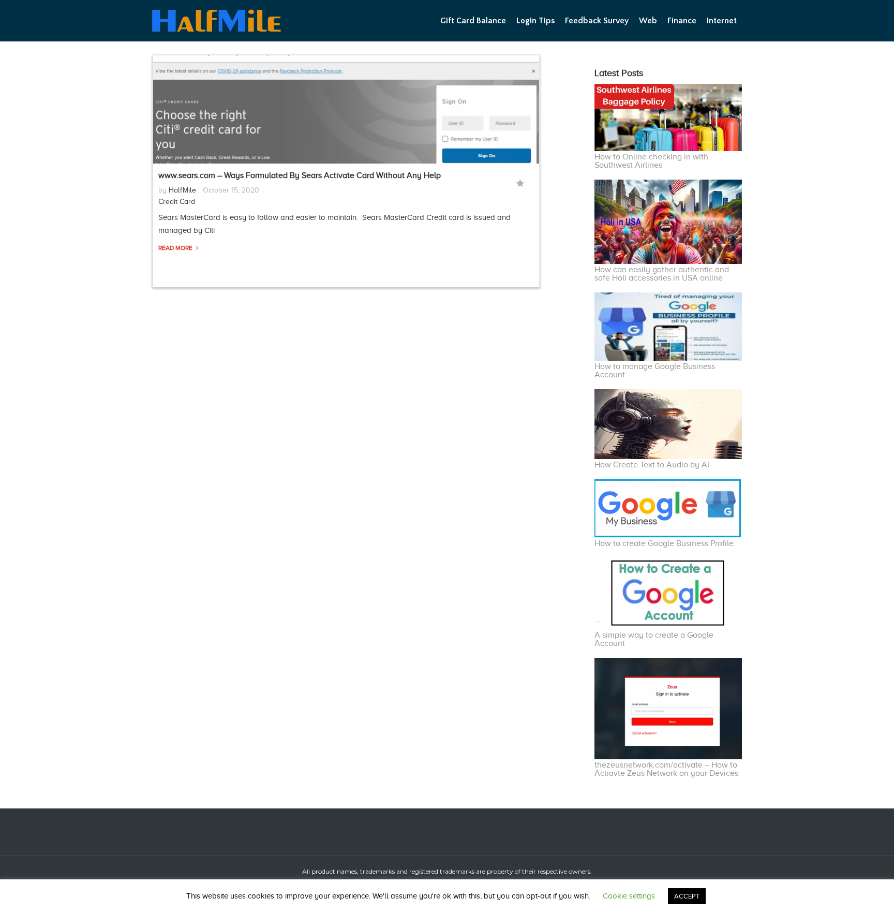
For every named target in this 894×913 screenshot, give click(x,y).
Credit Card (176, 201)
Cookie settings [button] (629, 896)
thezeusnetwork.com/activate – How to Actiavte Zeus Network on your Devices (666, 769)
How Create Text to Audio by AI (651, 464)
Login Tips (535, 20)
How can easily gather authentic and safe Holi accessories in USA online (661, 274)
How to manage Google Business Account (654, 370)
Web (648, 20)
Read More (176, 248)
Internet (722, 20)
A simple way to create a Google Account (653, 639)
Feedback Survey (597, 20)
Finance (681, 20)
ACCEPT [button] (686, 896)
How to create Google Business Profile (664, 543)
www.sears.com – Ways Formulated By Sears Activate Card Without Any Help (299, 175)
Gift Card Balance (473, 20)
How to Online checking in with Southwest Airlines (651, 161)
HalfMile (182, 190)
